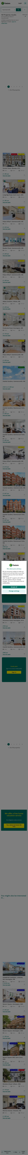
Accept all (14, 587)
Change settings (14, 591)
